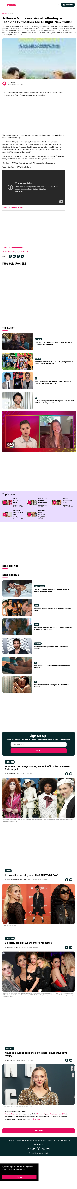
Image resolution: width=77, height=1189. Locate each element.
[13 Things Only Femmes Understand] (32, 514)
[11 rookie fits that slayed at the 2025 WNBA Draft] (38, 904)
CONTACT (10, 1140)
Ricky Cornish (11, 1060)
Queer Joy (38, 359)
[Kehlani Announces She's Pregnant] (56, 502)
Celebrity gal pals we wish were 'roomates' (28, 942)
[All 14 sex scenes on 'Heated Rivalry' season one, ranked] (17, 665)
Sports (8, 871)
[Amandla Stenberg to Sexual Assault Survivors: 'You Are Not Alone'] (7, 514)
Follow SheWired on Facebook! (13, 248)
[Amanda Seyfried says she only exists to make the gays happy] (38, 1084)
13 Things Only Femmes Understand (42, 513)
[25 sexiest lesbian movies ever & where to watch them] (17, 607)
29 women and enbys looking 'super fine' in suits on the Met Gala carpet (37, 768)
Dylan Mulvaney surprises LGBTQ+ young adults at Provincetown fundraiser (54, 363)
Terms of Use (20, 1169)
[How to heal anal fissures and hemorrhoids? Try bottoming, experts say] (17, 588)
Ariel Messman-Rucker (14, 879)
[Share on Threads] (18, 256)
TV (35, 378)
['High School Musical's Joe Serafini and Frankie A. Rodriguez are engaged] (17, 341)
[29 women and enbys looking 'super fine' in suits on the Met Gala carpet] (38, 798)
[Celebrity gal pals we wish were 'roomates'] (38, 971)
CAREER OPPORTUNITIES (24, 1140)
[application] (39, 431)
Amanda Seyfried (11, 1114)
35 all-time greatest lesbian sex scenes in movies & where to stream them (53, 628)
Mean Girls (61, 1114)
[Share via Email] (14, 256)
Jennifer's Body (51, 1114)
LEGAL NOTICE (38, 1144)
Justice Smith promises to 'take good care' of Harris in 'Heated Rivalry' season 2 (54, 402)
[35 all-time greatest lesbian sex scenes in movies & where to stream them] (17, 627)
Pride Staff (13, 82)
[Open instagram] (43, 1148)
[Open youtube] (48, 1148)
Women (11, 13)
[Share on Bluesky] (22, 256)
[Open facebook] (28, 1148)
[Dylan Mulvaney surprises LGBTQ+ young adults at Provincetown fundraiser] (17, 361)
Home (4, 13)
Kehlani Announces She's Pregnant (67, 501)
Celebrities (38, 339)
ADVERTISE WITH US (39, 1140)
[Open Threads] (38, 1148)
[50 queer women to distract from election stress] (7, 502)
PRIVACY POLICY (53, 1140)
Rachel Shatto (11, 774)
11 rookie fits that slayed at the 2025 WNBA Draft (32, 875)
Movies (36, 605)
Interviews (9, 1048)
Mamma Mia (40, 1114)
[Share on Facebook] (10, 256)
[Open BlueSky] (33, 1148)
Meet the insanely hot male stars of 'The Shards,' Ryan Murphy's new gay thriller (53, 382)
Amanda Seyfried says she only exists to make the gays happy (36, 1054)
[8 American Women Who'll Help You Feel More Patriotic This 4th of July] (32, 502)
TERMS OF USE (65, 1140)
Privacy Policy (7, 1169)
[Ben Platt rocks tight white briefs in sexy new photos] (17, 646)
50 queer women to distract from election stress (17, 503)
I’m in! (38, 751)
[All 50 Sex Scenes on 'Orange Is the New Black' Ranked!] (17, 684)
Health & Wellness (39, 586)
